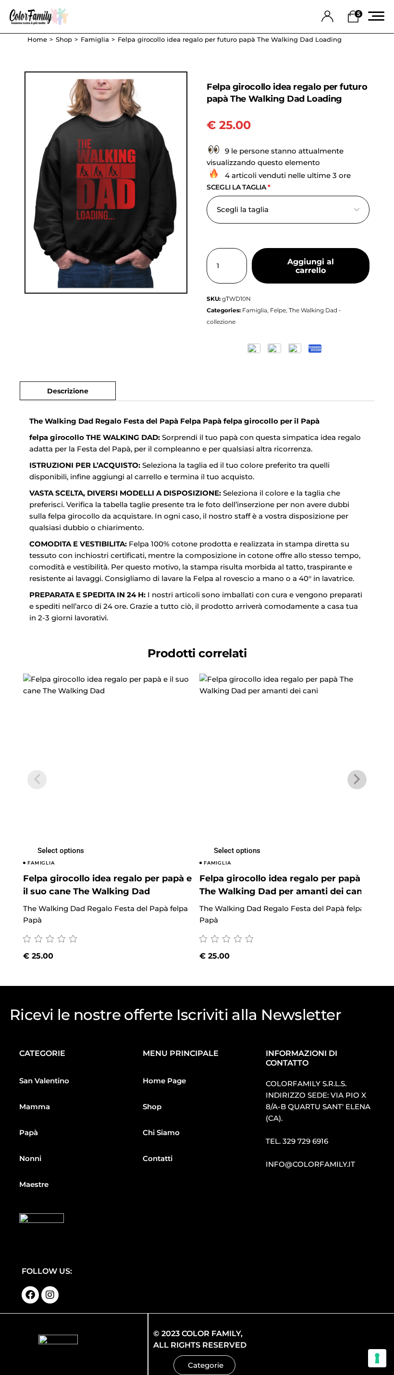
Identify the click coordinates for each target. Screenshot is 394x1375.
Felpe (278, 310)
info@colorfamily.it (310, 1164)
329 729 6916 (305, 1141)
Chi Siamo (161, 1132)
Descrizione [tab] (67, 390)
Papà (28, 1132)
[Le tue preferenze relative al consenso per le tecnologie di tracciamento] (377, 1358)
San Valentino (44, 1080)
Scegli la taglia (239, 187)
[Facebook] (30, 1295)
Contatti (157, 1158)
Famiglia (254, 310)
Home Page (164, 1080)
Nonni (30, 1158)
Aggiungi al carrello (310, 266)
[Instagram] (50, 1295)
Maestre (34, 1184)
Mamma (34, 1106)
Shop (152, 1106)
